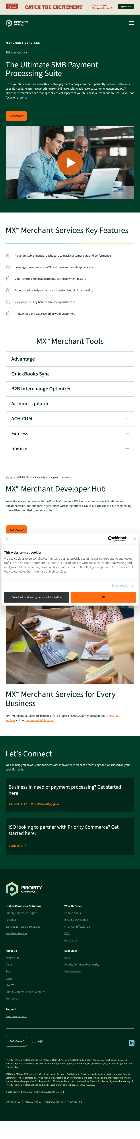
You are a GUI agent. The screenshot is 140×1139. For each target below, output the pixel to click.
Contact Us (12, 999)
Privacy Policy (33, 1102)
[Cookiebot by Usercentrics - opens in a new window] (111, 539)
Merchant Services (16, 933)
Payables (11, 920)
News (9, 978)
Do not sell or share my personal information (37, 597)
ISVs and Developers (76, 920)
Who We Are (13, 958)
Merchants (70, 940)
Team (9, 971)
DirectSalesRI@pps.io (45, 804)
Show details (120, 586)
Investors (11, 985)
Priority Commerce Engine (21, 913)
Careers (10, 965)
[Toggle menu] (130, 23)
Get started (16, 116)
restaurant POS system (40, 720)
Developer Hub (73, 971)
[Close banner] (134, 539)
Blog (67, 958)
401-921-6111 (18, 804)
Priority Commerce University (81, 965)
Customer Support (16, 1016)
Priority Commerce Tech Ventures (25, 992)
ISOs (66, 933)
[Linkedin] (132, 1045)
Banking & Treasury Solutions (23, 927)
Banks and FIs (72, 913)
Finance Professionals (77, 927)
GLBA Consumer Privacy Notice (63, 1102)
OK (103, 597)
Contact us (15, 845)
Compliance (13, 1102)
